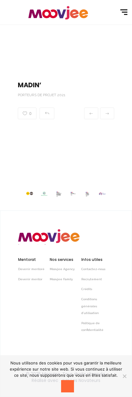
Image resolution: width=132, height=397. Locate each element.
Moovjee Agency (62, 269)
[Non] (124, 376)
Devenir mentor (30, 279)
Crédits (86, 289)
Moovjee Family (61, 279)
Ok (67, 386)
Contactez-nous (93, 269)
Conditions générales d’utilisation (90, 306)
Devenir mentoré (31, 269)
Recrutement (91, 279)
